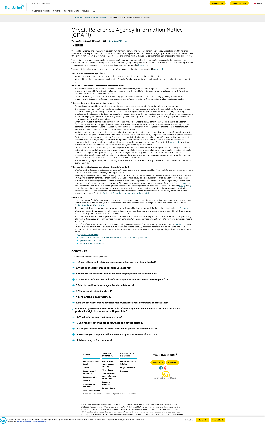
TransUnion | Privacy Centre (91, 243)
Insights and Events (71, 11)
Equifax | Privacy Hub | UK (89, 240)
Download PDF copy (118, 41)
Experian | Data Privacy (88, 235)
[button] (93, 11)
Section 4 (158, 69)
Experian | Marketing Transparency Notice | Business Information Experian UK (112, 237)
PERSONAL (36, 4)
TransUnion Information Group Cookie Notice (31, 422)
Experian (86, 205)
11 (184, 186)
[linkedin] (161, 370)
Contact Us (217, 3)
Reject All (202, 420)
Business (172, 363)
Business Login (239, 3)
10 (182, 186)
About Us (85, 11)
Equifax (78, 205)
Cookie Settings (187, 420)
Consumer (158, 363)
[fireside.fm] (165, 370)
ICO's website (184, 183)
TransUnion (99, 205)
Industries (57, 11)
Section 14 (142, 65)
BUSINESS (46, 4)
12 (190, 186)
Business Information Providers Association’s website (127, 193)
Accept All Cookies (218, 420)
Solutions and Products (41, 11)
